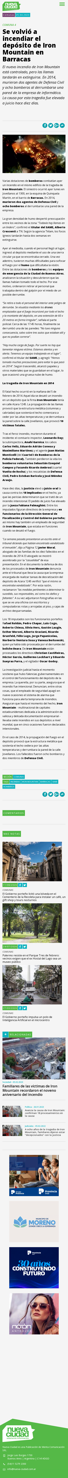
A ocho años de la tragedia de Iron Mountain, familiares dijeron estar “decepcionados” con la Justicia (45, 1132)
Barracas (45, 781)
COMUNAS (7, 890)
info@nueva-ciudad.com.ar (21, 1469)
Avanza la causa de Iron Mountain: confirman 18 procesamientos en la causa (45, 1113)
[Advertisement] (34, 1373)
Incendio (15, 781)
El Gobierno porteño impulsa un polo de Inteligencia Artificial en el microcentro (27, 1018)
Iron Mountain (30, 781)
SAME (54, 781)
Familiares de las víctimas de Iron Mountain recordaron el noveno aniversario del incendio (29, 1090)
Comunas (8, 15)
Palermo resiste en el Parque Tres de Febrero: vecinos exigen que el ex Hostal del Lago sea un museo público (31, 958)
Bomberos (8, 786)
